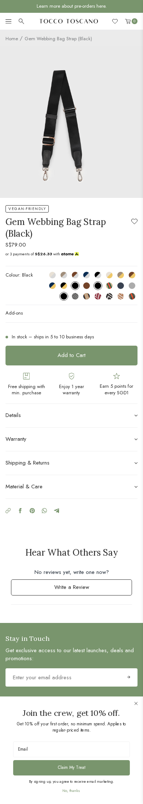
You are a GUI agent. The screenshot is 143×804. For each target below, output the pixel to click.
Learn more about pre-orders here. (72, 6)
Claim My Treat (71, 767)
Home (12, 38)
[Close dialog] (136, 703)
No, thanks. (71, 790)
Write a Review (81, 589)
